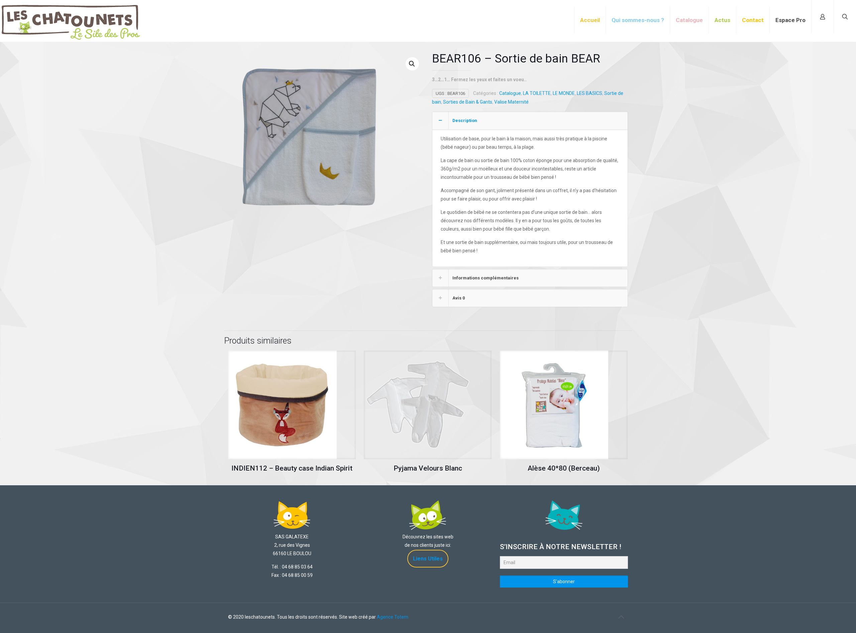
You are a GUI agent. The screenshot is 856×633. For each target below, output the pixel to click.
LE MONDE (564, 93)
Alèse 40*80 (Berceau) (564, 468)
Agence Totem (392, 617)
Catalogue (510, 93)
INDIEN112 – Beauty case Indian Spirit (291, 468)
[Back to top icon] (621, 617)
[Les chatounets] (71, 15)
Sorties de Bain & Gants (467, 102)
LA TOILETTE (537, 93)
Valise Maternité (511, 102)
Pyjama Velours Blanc (428, 468)
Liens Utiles (428, 558)
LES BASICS (589, 93)
